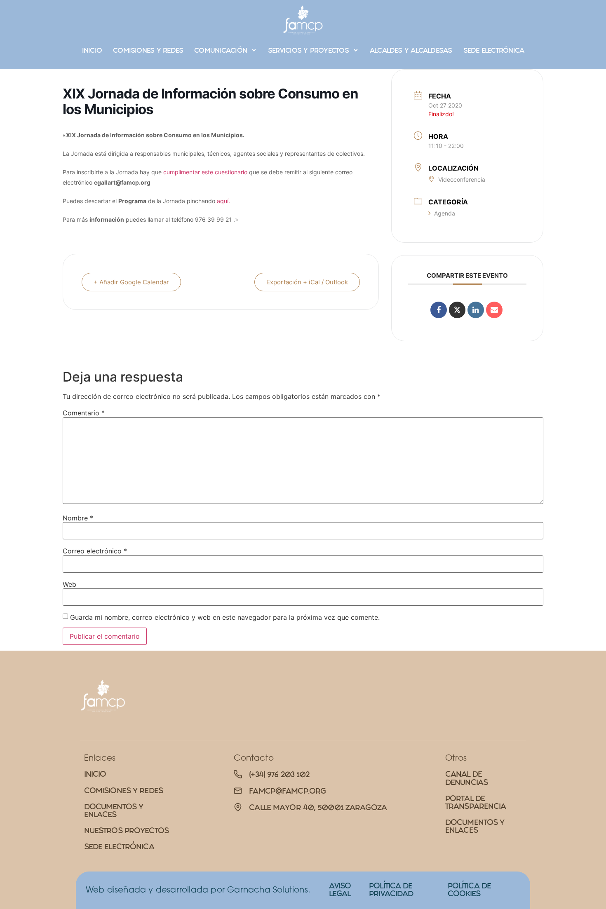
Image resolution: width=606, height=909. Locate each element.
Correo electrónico (95, 551)
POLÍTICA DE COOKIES (469, 890)
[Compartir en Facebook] (438, 310)
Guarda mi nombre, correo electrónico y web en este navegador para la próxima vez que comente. (225, 617)
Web (69, 584)
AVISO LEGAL (340, 890)
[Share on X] (457, 310)
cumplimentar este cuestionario (205, 172)
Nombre (78, 518)
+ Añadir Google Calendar (131, 282)
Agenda (444, 213)
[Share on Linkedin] (475, 310)
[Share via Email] (494, 310)
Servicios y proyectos (308, 50)
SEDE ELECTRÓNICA (493, 50)
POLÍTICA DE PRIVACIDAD (391, 890)
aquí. (223, 200)
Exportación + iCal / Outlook (307, 282)
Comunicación (220, 50)
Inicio (92, 50)
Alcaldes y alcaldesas (411, 50)
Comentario (84, 413)
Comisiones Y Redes (148, 50)
